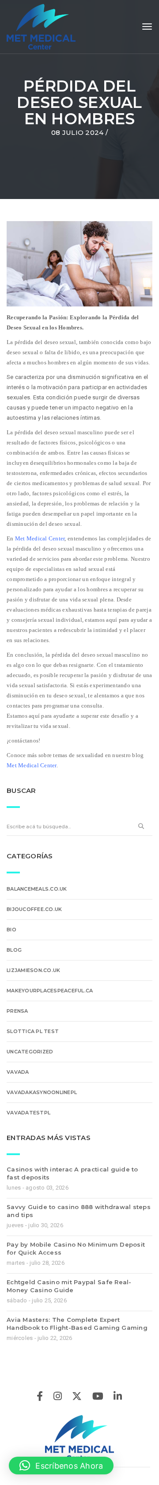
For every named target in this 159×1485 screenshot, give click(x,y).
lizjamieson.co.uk (33, 970)
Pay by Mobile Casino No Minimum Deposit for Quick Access (76, 1248)
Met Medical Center (40, 538)
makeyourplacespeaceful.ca (50, 990)
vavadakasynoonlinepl (42, 1092)
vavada (18, 1072)
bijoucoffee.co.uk (34, 909)
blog (14, 950)
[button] (61, 1465)
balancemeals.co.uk (37, 889)
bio (11, 929)
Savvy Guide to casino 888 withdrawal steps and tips (79, 1210)
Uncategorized (30, 1052)
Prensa (17, 1011)
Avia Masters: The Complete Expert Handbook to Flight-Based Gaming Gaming (77, 1323)
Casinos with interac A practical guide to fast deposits (72, 1173)
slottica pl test (33, 1031)
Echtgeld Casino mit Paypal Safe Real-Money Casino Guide (69, 1286)
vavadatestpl (28, 1113)
